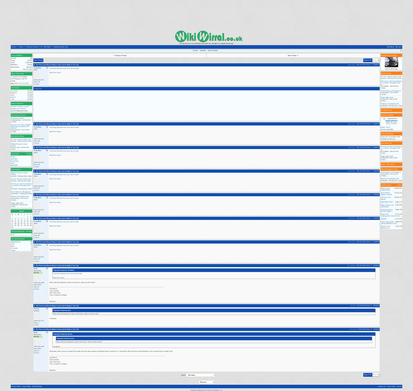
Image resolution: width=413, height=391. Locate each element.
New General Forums (18, 115)
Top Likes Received (18, 231)
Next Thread (292, 55)
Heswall (36, 325)
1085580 (376, 171)
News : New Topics (387, 164)
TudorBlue (352, 265)
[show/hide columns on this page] (401, 50)
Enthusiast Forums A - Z (33, 47)
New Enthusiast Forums (389, 169)
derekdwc (352, 65)
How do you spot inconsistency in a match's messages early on (21, 185)
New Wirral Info (386, 143)
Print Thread (38, 60)
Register (391, 47)
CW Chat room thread (386, 198)
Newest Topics (386, 73)
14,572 (388, 127)
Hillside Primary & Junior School (19, 144)
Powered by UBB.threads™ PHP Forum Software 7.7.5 (206, 390)
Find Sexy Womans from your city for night (64, 68)
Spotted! (384, 219)
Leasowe (36, 84)
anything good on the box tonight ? (387, 210)
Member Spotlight (387, 115)
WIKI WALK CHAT (387, 202)
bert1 (354, 305)
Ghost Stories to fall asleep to (21, 192)
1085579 (376, 147)
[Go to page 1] (373, 60)
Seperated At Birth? (17, 118)
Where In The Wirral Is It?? (385, 227)
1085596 (376, 265)
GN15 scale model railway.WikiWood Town (389, 222)
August (21, 211)
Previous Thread (121, 55)
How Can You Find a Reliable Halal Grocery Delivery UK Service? (21, 126)
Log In (399, 47)
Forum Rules (26, 386)
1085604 (376, 329)
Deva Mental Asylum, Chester (386, 193)
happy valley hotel (17, 203)
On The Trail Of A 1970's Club (21, 139)
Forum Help (391, 386)
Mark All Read (37, 386)
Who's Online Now (17, 74)
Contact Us (381, 386)
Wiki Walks (47, 47)
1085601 (376, 305)
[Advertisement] (206, 15)
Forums (13, 47)
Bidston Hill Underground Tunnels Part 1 (390, 215)
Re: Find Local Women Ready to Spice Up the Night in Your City (57, 65)
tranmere (36, 289)
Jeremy (354, 329)
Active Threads (213, 50)
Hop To (183, 375)
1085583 (376, 242)
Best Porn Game (55, 72)
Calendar (203, 50)
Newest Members (17, 103)
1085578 (376, 124)
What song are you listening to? (387, 205)
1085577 (376, 64)
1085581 (376, 194)
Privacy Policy (16, 386)
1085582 (376, 218)
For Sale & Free (386, 110)
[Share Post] (371, 64)
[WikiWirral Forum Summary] (206, 36)
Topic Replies (15, 169)
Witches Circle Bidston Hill (20, 196)
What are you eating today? (385, 189)
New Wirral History (17, 136)
